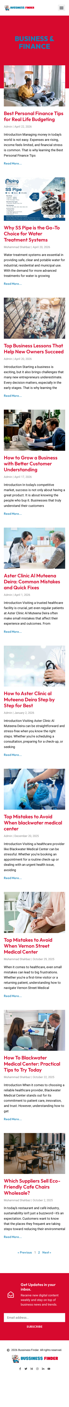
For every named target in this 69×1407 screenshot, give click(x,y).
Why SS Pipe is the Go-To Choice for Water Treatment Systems (32, 233)
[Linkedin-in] (43, 1368)
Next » (46, 1252)
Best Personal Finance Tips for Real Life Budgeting (33, 116)
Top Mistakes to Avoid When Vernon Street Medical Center (28, 946)
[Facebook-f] (20, 1368)
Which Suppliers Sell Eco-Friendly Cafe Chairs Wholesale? (32, 1187)
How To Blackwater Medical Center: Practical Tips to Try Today (32, 1063)
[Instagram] (37, 1368)
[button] (61, 8)
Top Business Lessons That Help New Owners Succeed (34, 348)
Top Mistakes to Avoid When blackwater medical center (33, 822)
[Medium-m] (31, 1368)
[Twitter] (26, 1368)
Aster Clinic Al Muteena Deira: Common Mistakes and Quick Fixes (32, 581)
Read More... (13, 163)
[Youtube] (49, 1368)
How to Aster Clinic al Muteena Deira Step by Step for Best (29, 699)
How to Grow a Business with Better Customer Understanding (31, 463)
